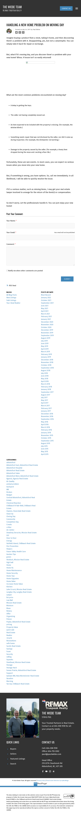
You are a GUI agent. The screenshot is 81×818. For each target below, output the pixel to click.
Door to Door (11, 538)
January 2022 (46, 298)
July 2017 (44, 397)
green (8, 557)
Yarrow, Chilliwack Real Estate (17, 684)
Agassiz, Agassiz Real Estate (17, 479)
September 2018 (47, 368)
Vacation (9, 678)
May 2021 (44, 308)
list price (9, 597)
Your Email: (10, 232)
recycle (9, 638)
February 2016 (46, 430)
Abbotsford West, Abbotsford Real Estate (22, 476)
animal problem (12, 484)
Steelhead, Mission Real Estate (18, 662)
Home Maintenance (14, 570)
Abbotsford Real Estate (15, 471)
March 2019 (45, 352)
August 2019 (45, 338)
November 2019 (47, 333)
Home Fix (9, 568)
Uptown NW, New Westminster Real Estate (22, 676)
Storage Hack (11, 668)
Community (10, 519)
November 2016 (47, 416)
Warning (9, 681)
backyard (10, 487)
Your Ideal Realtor (13, 303)
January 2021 (46, 319)
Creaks (9, 525)
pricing (9, 624)
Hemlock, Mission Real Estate (17, 560)
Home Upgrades (12, 579)
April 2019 (45, 349)
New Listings (11, 298)
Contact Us (66, 8)
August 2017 (45, 395)
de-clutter (10, 530)
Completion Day (12, 522)
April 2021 (44, 311)
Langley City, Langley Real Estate (19, 592)
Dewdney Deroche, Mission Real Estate (21, 533)
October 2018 (46, 365)
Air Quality (10, 481)
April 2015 (44, 454)
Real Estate (10, 633)
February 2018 (46, 387)
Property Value (12, 627)
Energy (9, 541)
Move (8, 608)
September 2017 (47, 392)
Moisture (9, 606)
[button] (66, 8)
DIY (7, 535)
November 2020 (47, 325)
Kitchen (9, 587)
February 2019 (46, 354)
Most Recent (46, 295)
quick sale (10, 630)
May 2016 (44, 422)
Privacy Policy (41, 780)
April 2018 (45, 381)
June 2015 (44, 449)
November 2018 (47, 362)
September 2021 (47, 303)
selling (8, 657)
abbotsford (10, 462)
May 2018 (44, 379)
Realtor (9, 635)
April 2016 (45, 425)
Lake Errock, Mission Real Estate (19, 589)
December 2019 (47, 330)
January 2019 (46, 357)
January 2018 (46, 389)
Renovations (11, 641)
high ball (9, 562)
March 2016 (45, 427)
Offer (8, 614)
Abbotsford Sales (13, 473)
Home (8, 565)
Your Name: (11, 221)
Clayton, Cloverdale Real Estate (18, 511)
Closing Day (10, 516)
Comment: (10, 244)
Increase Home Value (14, 584)
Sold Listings (11, 300)
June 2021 (44, 306)
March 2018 (45, 384)
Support (9, 673)
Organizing (10, 616)
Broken (9, 492)
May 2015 (44, 452)
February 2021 (46, 316)
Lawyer (9, 595)
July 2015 (44, 446)
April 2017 (44, 403)
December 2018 (47, 360)
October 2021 (46, 300)
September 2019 (47, 335)
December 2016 (47, 414)
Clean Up (9, 514)
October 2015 (46, 438)
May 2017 (44, 400)
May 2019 (44, 346)
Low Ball (9, 600)
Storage (9, 665)
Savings (9, 649)
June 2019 (44, 343)
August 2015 (45, 443)
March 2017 (45, 406)
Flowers (9, 549)
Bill (7, 489)
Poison (9, 619)
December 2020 (47, 322)
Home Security (12, 573)
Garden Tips (11, 554)
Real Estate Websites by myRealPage (58, 780)
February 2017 (46, 408)
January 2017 (46, 411)
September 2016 (47, 419)
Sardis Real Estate (13, 646)
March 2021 (45, 314)
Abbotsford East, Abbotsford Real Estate (22, 465)
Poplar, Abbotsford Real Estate (18, 622)
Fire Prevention (12, 546)
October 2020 (46, 327)
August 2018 (45, 370)
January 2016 (46, 433)
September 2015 (47, 441)
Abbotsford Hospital (14, 468)
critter (8, 527)
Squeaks (9, 660)
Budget (9, 495)
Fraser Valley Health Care (16, 552)
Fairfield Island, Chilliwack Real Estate (21, 543)
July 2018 (44, 373)
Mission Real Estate (14, 603)
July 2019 (44, 341)
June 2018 (44, 376)
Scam (8, 651)
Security (9, 654)
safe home (10, 643)
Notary (9, 611)
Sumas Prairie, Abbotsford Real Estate (21, 670)
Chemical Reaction (13, 503)
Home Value (11, 581)
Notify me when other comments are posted (25, 271)
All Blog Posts (11, 295)
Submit (67, 279)
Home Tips (10, 576)
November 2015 (47, 435)
